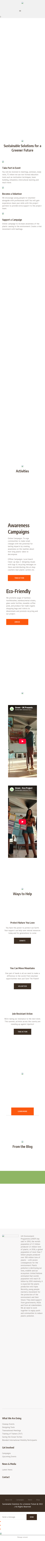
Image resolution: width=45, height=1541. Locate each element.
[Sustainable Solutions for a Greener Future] (22, 3)
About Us (8, 1500)
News (30, 1500)
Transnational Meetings (11, 1430)
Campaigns (6, 1453)
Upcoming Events (9, 1456)
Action (22, 418)
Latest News (7, 1469)
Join (22, 276)
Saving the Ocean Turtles (12, 1437)
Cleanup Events (8, 1424)
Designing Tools (8, 1427)
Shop (38, 1500)
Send (32, 1517)
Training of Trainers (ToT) (12, 1433)
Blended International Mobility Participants (19, 1440)
